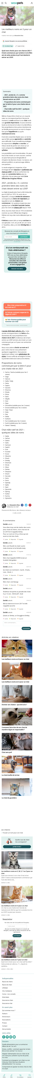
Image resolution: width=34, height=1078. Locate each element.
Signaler (20, 539)
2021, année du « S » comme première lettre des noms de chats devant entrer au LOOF (15, 97)
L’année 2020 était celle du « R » (13, 331)
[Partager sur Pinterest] (30, 505)
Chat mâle (6, 429)
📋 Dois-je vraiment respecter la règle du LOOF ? (17, 313)
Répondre (13, 539)
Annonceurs (6, 1017)
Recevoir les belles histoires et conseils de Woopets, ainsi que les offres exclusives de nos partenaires (17, 930)
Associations (6, 1020)
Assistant (29, 1077)
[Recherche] (6, 3)
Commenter (26, 628)
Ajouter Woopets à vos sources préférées (16, 41)
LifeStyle (5, 988)
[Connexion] (32, 3)
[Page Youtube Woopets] (14, 1037)
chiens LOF (18, 208)
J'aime (6, 539)
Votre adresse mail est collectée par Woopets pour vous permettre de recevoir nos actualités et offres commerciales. (17, 240)
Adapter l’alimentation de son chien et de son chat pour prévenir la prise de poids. (15, 1055)
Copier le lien (20, 46)
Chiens (4, 1077)
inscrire (17, 170)
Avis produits (6, 1029)
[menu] (2, 3)
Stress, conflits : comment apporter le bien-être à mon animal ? (16, 1050)
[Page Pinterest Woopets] (7, 1037)
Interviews (5, 997)
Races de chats (7, 985)
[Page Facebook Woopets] (3, 1037)
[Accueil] (17, 3)
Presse (4, 1023)
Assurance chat (7, 1003)
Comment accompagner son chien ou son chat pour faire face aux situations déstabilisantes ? (16, 1062)
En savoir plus (17, 241)
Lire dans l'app (9, 46)
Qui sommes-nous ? (8, 1010)
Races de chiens (7, 982)
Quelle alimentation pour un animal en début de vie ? (15, 1045)
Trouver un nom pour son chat (13, 833)
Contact (4, 1026)
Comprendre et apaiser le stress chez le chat (16, 1067)
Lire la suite (17, 513)
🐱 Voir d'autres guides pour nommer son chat (15, 321)
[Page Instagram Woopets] (10, 1037)
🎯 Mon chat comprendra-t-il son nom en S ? (15, 306)
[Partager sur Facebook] (22, 505)
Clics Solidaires (20, 1077)
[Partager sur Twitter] (26, 505)
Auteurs (4, 1014)
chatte (8, 368)
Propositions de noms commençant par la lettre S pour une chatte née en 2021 (16, 104)
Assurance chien (7, 1000)
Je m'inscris (24, 237)
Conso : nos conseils (9, 994)
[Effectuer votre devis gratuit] (17, 259)
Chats (11, 1077)
